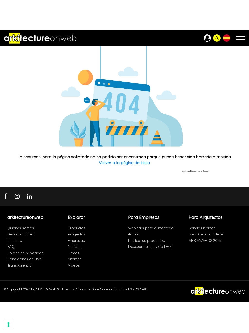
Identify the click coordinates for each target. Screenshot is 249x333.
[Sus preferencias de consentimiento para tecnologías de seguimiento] (8, 324)
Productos (77, 228)
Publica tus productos (146, 240)
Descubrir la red (21, 234)
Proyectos (77, 234)
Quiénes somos (20, 228)
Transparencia (19, 265)
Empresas (76, 240)
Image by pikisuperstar (190, 171)
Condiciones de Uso (24, 259)
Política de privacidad (25, 253)
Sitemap (75, 259)
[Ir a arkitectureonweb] (40, 38)
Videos (74, 265)
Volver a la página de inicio (124, 162)
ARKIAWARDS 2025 (205, 240)
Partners (14, 240)
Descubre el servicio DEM (150, 246)
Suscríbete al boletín (206, 234)
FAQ (11, 246)
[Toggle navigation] (240, 40)
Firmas (73, 253)
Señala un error (202, 228)
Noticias (74, 246)
